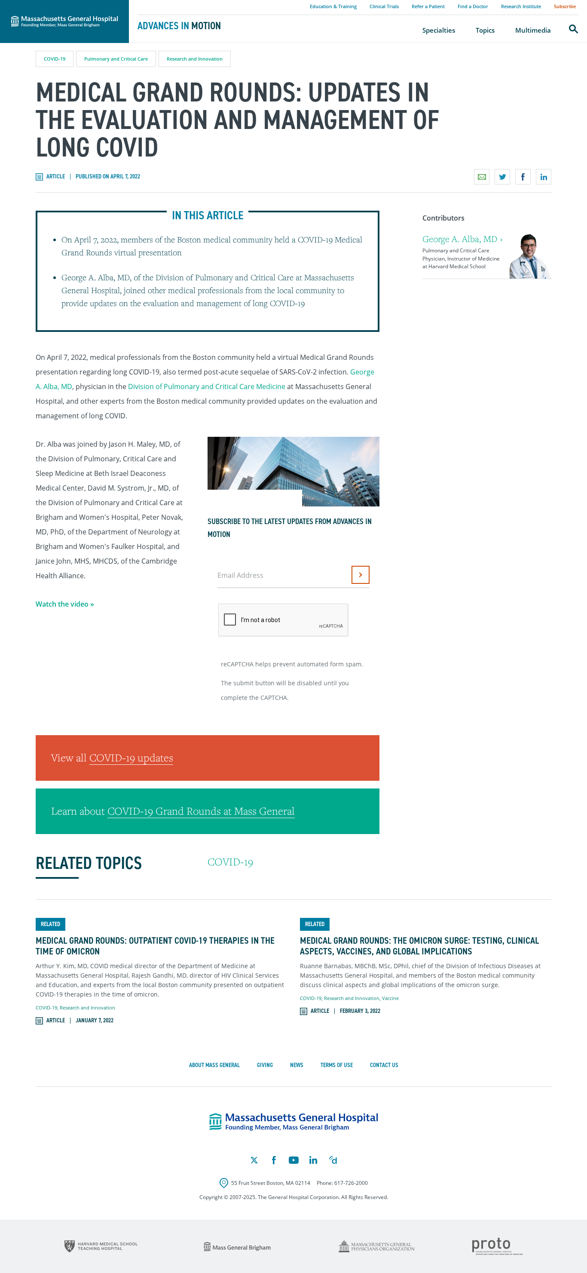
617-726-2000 (351, 1183)
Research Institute (521, 6)
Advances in (179, 26)
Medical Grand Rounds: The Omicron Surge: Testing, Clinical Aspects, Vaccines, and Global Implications (419, 946)
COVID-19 (54, 58)
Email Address (240, 575)
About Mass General (214, 1065)
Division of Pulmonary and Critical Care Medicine (206, 386)
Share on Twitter (502, 176)
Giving (265, 1065)
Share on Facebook (523, 176)
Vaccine (390, 998)
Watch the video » (65, 604)
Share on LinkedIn (543, 176)
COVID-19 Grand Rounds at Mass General (201, 811)
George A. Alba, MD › (462, 239)
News (296, 1065)
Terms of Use (337, 1065)
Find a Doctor (473, 6)
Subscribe (565, 6)
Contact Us (384, 1065)
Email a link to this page (481, 176)
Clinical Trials (384, 6)
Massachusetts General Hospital (52, 4)
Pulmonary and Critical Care (116, 58)
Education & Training (333, 6)
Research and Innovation (195, 58)
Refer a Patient (428, 6)
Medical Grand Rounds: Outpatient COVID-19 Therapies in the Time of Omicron (155, 946)
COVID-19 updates (131, 757)
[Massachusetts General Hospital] (293, 1122)
